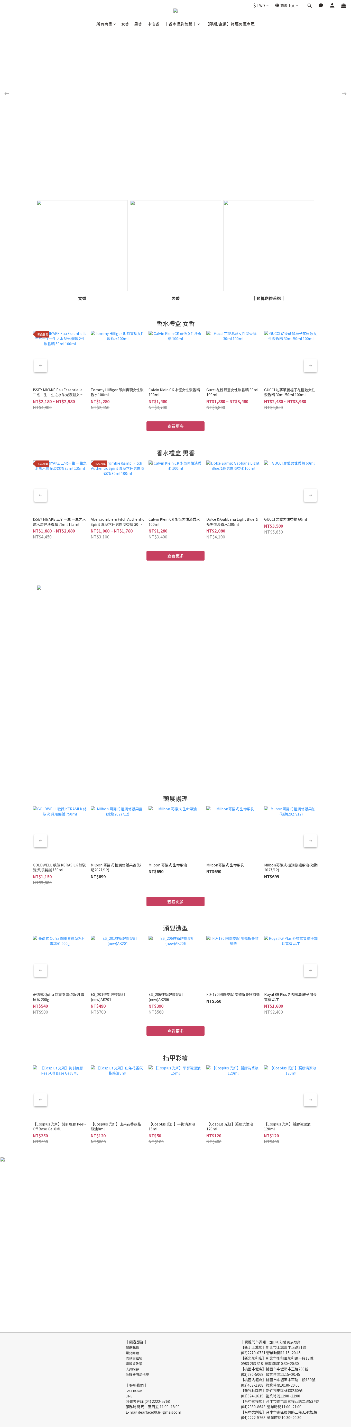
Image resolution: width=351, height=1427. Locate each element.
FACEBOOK (134, 1390)
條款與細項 (134, 1358)
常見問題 (132, 1352)
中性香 (153, 23)
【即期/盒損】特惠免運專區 (230, 23)
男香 (138, 23)
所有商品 (104, 23)
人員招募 (132, 1369)
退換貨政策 (134, 1363)
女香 (125, 23)
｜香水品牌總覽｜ (180, 23)
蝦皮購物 (132, 1347)
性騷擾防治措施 (137, 1374)
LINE (129, 1396)
